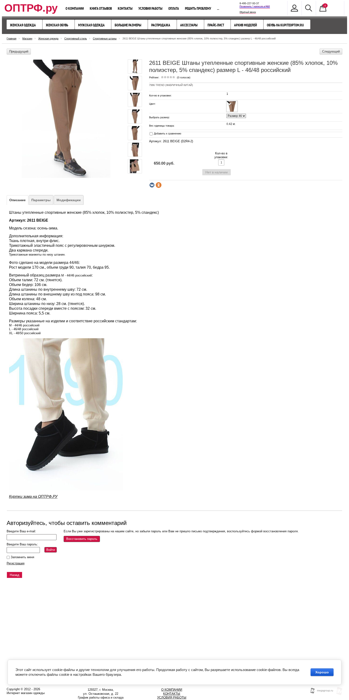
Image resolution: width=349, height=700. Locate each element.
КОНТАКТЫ (171, 693)
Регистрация (15, 563)
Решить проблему (198, 8)
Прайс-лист (216, 25)
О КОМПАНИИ (171, 689)
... (218, 8)
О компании (75, 8)
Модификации (69, 200)
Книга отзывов (101, 8)
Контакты (125, 8)
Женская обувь (57, 25)
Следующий (331, 51)
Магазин (27, 38)
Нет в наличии (216, 172)
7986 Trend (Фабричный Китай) (171, 85)
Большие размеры (128, 25)
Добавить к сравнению (167, 133)
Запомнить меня (22, 557)
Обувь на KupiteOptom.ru (285, 25)
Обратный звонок (248, 12)
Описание (17, 200)
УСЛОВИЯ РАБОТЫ (171, 697)
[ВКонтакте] (152, 185)
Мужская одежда (91, 25)
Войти (50, 550)
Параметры (41, 200)
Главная (11, 38)
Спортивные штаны (105, 38)
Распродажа (160, 25)
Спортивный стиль (75, 38)
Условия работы (150, 8)
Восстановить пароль (81, 539)
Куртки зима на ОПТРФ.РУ (33, 497)
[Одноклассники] (158, 185)
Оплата (173, 8)
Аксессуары (189, 25)
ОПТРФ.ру (31, 8)
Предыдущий (18, 51)
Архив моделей (245, 25)
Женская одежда (23, 25)
